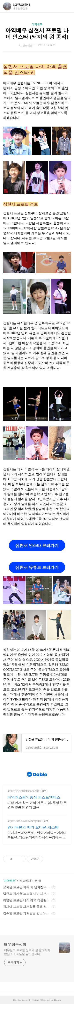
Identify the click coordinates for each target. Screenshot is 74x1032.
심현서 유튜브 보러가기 (37, 567)
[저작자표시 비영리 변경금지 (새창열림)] (48, 859)
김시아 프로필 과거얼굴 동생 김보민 (26, 906)
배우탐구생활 (15, 944)
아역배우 (37, 24)
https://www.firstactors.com (23, 791)
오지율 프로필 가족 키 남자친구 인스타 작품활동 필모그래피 (26, 887)
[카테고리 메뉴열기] (67, 6)
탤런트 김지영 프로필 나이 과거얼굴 (26, 893)
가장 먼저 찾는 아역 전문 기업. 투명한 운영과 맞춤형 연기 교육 (37, 805)
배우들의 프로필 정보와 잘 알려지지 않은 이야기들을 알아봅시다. (27, 952)
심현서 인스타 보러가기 (37, 545)
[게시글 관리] (20, 859)
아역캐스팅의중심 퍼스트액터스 (33, 797)
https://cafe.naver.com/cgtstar (24, 820)
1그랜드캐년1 (21, 4)
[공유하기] (15, 859)
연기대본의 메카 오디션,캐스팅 (33, 827)
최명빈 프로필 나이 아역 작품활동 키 (26, 900)
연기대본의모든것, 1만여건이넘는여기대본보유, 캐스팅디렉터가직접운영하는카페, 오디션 (37, 835)
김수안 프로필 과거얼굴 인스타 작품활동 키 (26, 913)
